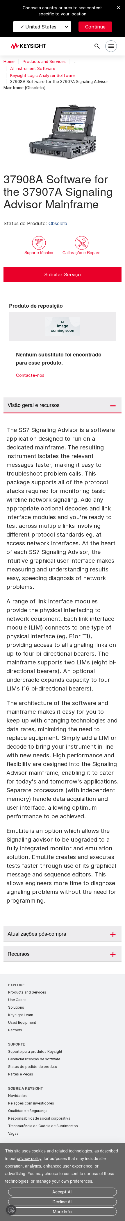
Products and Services (44, 61)
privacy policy (51, 1150)
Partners (15, 1030)
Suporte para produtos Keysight (35, 1051)
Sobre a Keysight (25, 1088)
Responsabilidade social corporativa (39, 1118)
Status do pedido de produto (32, 1066)
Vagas (13, 1133)
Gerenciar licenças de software (34, 1059)
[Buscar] (97, 46)
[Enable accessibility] (11, 1210)
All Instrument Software (32, 68)
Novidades (17, 1095)
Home (9, 61)
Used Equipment (22, 1022)
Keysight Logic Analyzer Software (42, 75)
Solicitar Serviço (62, 274)
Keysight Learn (20, 1015)
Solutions (16, 1007)
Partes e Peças (20, 1074)
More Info (62, 1211)
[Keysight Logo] (30, 46)
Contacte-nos (30, 375)
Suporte (16, 1044)
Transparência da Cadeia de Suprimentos (43, 1126)
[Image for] (62, 326)
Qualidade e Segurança (27, 1111)
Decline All (62, 1201)
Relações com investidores (31, 1103)
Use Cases (17, 1000)
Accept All (62, 1191)
